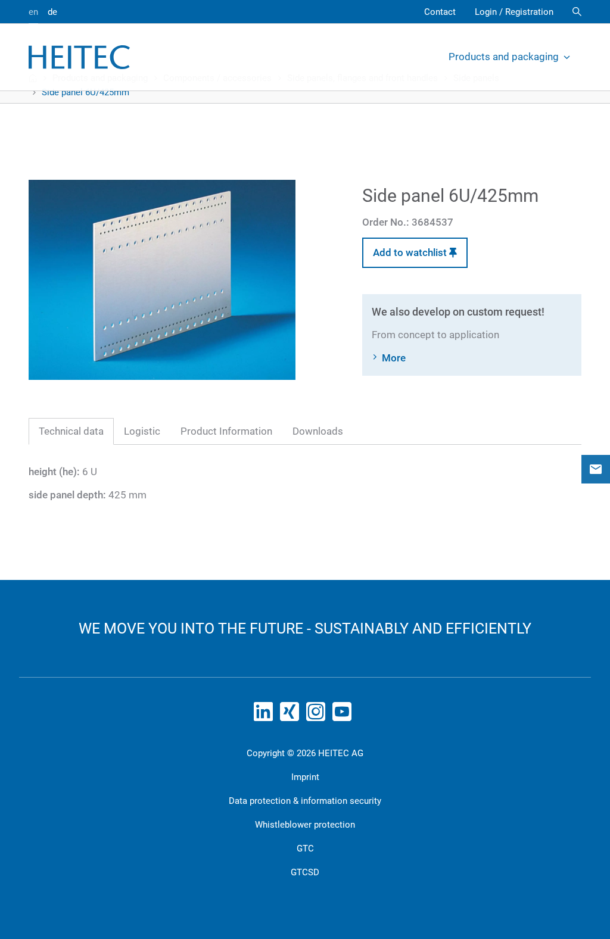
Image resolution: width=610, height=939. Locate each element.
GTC (305, 848)
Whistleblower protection (305, 824)
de (52, 12)
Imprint (305, 777)
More (394, 358)
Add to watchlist (411, 252)
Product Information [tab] (226, 431)
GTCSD (305, 872)
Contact (440, 12)
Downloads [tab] (317, 431)
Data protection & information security (305, 801)
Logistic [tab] (142, 431)
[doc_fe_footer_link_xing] (292, 715)
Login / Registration (514, 12)
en (33, 12)
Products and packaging (504, 57)
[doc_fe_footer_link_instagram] (318, 715)
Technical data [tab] (71, 431)
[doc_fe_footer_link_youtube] (344, 715)
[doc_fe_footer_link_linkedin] (266, 715)
